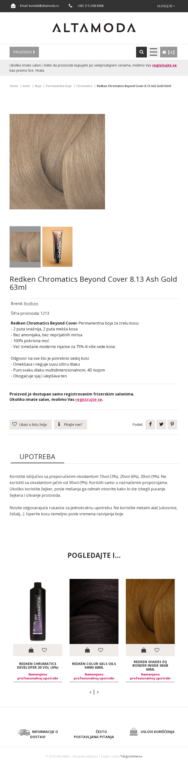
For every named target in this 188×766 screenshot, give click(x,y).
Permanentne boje (59, 86)
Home (14, 86)
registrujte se (164, 65)
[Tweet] (161, 424)
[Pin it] (172, 424)
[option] (38, 631)
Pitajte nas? (73, 424)
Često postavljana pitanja (94, 734)
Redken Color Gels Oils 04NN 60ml (94, 665)
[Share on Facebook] (150, 424)
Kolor (26, 86)
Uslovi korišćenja (158, 731)
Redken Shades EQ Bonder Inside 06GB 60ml (150, 665)
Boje (38, 86)
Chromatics (84, 86)
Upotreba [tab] (37, 456)
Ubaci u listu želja (33, 424)
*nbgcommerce (131, 756)
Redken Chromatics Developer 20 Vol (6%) (38, 665)
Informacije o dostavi (44, 734)
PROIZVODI (23, 52)
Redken (31, 303)
